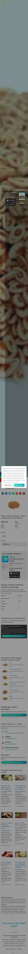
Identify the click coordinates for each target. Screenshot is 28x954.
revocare (4, 478)
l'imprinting (16, 482)
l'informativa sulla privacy (8, 482)
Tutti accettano (19, 485)
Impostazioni (8, 485)
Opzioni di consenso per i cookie (13, 471)
